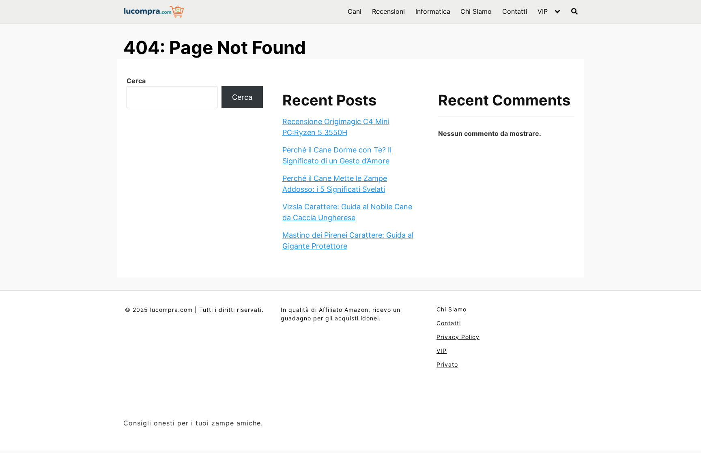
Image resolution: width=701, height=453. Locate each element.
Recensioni (388, 11)
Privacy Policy (458, 336)
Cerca (136, 81)
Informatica (432, 11)
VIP (543, 11)
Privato (447, 364)
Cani (354, 11)
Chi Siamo (476, 11)
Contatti (514, 11)
